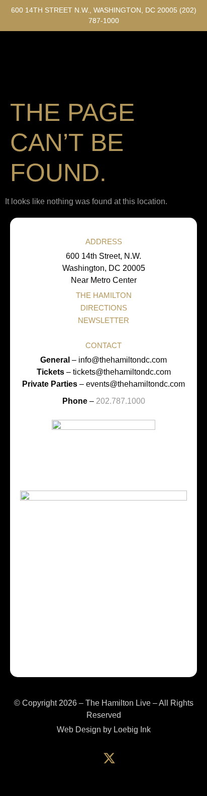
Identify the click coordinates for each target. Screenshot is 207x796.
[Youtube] (184, 758)
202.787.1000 (120, 401)
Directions (103, 307)
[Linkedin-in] (134, 758)
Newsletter (103, 320)
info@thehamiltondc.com (122, 360)
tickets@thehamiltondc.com (122, 372)
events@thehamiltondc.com (135, 384)
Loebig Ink (132, 729)
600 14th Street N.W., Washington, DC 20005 (94, 10)
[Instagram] (159, 758)
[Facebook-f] (83, 758)
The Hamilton (104, 295)
